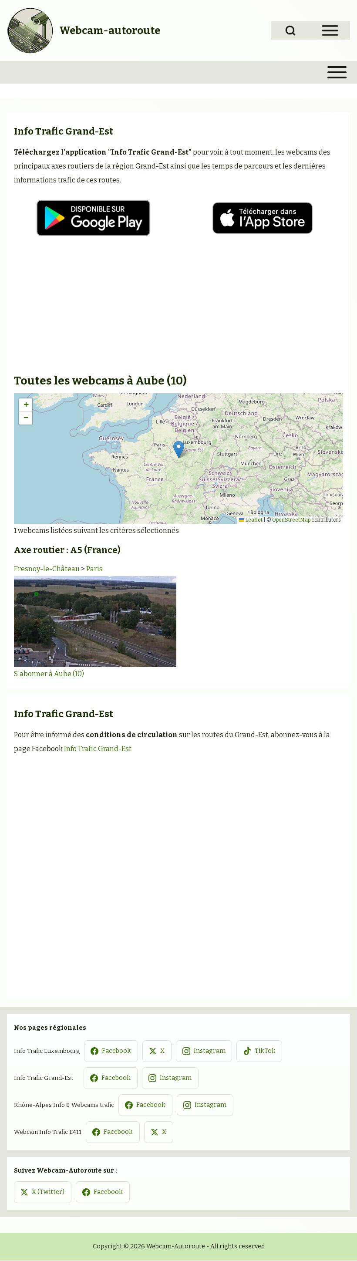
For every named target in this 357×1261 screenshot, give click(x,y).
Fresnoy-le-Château (47, 569)
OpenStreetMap (291, 520)
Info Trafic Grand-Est (97, 749)
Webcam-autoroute (109, 30)
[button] (178, 450)
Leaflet (253, 520)
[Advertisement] (178, 308)
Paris (94, 569)
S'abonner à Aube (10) (49, 674)
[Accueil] (30, 30)
